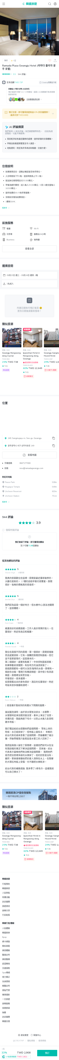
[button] (29, 114)
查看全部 (29, 248)
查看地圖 (32, 455)
